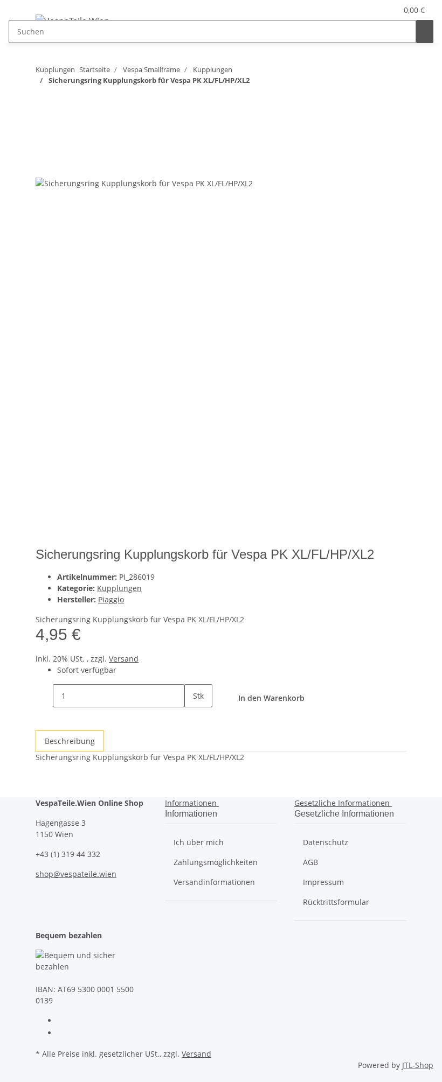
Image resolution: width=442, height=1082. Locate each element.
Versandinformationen (214, 882)
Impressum (323, 882)
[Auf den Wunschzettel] (44, 165)
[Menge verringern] (44, 695)
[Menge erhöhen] (193, 718)
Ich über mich (199, 842)
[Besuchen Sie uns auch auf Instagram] (65, 1033)
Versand (124, 659)
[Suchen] (424, 31)
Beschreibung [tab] (70, 741)
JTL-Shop (417, 1065)
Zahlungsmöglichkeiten (216, 862)
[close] (44, 141)
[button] (367, 10)
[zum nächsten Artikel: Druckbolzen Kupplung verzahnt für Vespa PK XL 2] (44, 101)
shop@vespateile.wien (76, 874)
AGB (310, 862)
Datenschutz (325, 842)
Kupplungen (119, 588)
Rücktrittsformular (336, 902)
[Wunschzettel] (384, 10)
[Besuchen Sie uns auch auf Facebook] (65, 1021)
